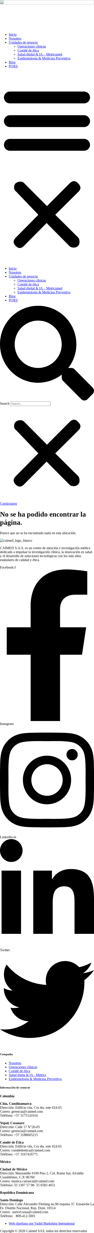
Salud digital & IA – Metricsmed (39, 54)
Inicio (13, 34)
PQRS (13, 66)
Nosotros (15, 38)
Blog (12, 62)
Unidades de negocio (23, 42)
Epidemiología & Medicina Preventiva (43, 58)
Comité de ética (28, 50)
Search (4, 403)
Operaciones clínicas (31, 46)
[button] (47, 167)
